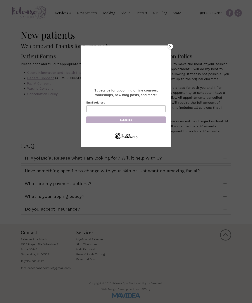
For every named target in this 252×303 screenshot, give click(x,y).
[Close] (170, 46)
